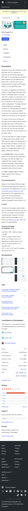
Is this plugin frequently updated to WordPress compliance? (11, 290)
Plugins (17, 451)
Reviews (5, 49)
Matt (4, 475)
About (3, 445)
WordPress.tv (6, 467)
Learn (3, 459)
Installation (6, 53)
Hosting (4, 451)
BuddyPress (6, 480)
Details (5, 45)
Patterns (17, 454)
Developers (5, 464)
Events (17, 461)
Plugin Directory (6, 7)
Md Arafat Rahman (10, 343)
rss (25, 372)
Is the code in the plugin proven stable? (8, 313)
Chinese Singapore (10, 487)
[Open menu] (25, 2)
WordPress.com (7, 472)
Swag (17, 467)
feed (17, 372)
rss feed (18, 375)
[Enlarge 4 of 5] (24, 268)
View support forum (7, 422)
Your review (5, 406)
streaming (23, 375)
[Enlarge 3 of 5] (24, 260)
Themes (17, 448)
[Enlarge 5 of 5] (24, 276)
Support (5, 61)
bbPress (5, 477)
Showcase (18, 445)
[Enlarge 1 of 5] (11, 260)
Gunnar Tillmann (13, 191)
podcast (21, 372)
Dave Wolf (5, 188)
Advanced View (6, 380)
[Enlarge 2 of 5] (11, 268)
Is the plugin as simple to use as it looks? (8, 296)
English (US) (23, 369)
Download (5, 39)
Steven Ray (8, 338)
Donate (18, 464)
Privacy (4, 454)
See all (24, 406)
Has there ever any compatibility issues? (7, 302)
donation (16, 219)
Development (7, 57)
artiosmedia (7, 35)
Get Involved (18, 459)
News (3, 448)
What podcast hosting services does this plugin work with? (10, 307)
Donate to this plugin (7, 436)
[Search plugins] (18, 17)
